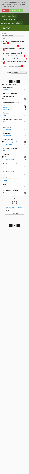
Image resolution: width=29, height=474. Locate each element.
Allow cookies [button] (16, 10)
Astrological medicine (8, 19)
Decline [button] (5, 10)
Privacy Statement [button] (8, 6)
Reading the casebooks (8, 16)
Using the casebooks (7, 23)
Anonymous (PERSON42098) (14, 207)
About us (19, 23)
